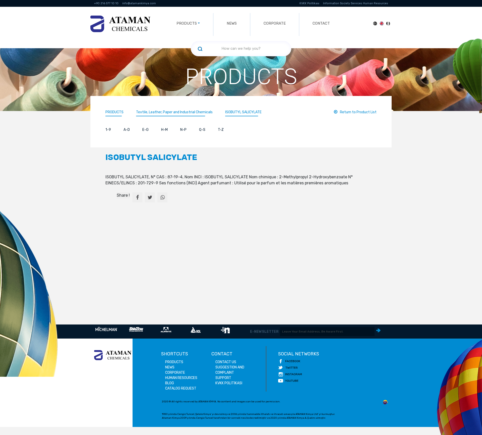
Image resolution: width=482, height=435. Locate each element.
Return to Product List (358, 112)
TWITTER (291, 367)
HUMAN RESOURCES (181, 378)
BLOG (169, 383)
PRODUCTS (114, 112)
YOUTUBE (291, 381)
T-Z (221, 130)
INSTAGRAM (293, 374)
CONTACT (321, 23)
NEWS (232, 23)
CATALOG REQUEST (180, 388)
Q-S (202, 130)
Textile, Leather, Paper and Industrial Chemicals (174, 112)
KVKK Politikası (309, 3)
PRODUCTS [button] (186, 23)
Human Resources (375, 3)
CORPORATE (275, 23)
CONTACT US (225, 362)
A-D (127, 130)
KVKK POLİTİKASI (228, 383)
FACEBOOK (292, 361)
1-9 (108, 130)
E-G (145, 130)
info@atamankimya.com (139, 3)
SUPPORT (223, 378)
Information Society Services (342, 3)
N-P (183, 130)
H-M (164, 130)
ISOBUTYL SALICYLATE (243, 112)
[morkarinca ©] (385, 402)
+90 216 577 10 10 (106, 3)
